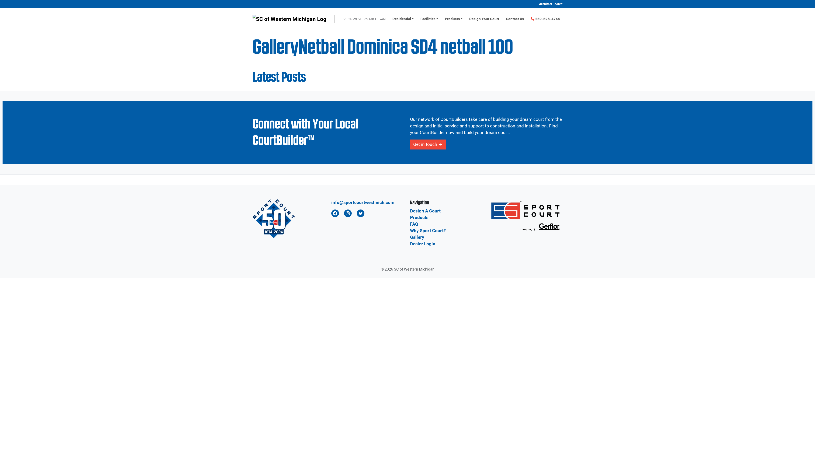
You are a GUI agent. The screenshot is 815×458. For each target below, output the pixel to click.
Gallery (417, 237)
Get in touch (425, 144)
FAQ (414, 224)
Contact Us (515, 19)
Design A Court (425, 211)
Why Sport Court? (428, 230)
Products (452, 19)
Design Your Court (484, 19)
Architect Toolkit (550, 4)
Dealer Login (422, 243)
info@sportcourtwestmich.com (362, 202)
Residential (401, 19)
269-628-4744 (547, 19)
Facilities (428, 19)
